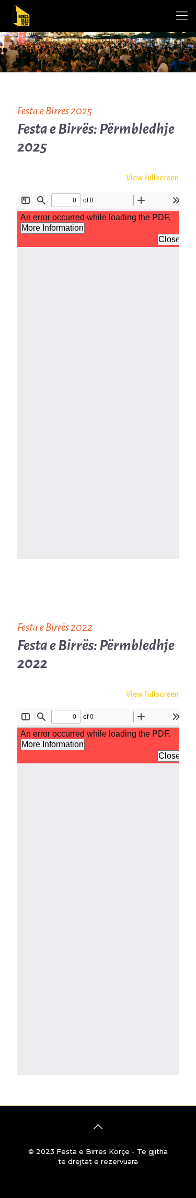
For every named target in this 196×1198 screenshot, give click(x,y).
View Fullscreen (152, 178)
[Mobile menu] (182, 16)
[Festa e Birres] (21, 16)
